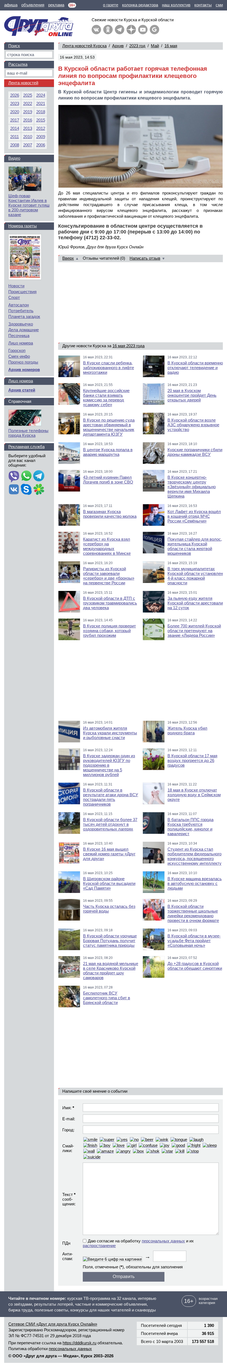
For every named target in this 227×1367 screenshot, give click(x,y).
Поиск (14, 45)
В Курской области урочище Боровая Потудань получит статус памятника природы (110, 941)
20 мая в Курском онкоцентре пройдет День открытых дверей (191, 395)
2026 (14, 95)
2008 (14, 145)
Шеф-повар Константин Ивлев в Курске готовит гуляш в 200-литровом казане (29, 205)
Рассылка (17, 64)
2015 (40, 120)
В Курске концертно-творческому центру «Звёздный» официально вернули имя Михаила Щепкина (191, 486)
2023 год (137, 45)
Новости (16, 285)
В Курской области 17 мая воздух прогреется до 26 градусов (192, 760)
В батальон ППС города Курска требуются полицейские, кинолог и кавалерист (190, 826)
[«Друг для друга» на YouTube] (143, 29)
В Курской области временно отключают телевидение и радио (195, 368)
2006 (40, 145)
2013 (27, 128)
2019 (27, 111)
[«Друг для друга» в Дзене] (131, 29)
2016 (27, 120)
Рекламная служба (26, 446)
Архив (118, 45)
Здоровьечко (20, 324)
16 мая (170, 45)
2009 (40, 136)
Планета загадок (24, 316)
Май (155, 45)
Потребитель (20, 310)
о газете (110, 4)
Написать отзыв (145, 258)
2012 (40, 128)
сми (219, 4)
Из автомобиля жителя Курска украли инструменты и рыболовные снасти (110, 733)
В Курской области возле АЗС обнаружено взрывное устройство (193, 425)
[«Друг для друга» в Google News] (154, 29)
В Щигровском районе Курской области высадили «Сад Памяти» (109, 883)
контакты (203, 4)
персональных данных (163, 1241)
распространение (99, 1245)
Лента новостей (23, 82)
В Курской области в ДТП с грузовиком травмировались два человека (110, 603)
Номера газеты (22, 226)
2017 (14, 120)
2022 (27, 103)
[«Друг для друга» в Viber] (13, 476)
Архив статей (21, 390)
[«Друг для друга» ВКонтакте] (96, 29)
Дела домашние (23, 329)
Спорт (14, 297)
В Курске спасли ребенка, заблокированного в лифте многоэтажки (108, 368)
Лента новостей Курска (84, 45)
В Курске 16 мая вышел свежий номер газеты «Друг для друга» (109, 854)
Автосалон (18, 305)
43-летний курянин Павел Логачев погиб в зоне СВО (108, 479)
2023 (14, 103)
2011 (14, 136)
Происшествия (22, 291)
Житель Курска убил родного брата (187, 730)
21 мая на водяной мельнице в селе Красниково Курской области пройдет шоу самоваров (110, 970)
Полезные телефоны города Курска (28, 433)
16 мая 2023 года (128, 345)
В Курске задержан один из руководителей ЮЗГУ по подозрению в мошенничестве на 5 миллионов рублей (109, 765)
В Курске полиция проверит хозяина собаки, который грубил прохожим (109, 631)
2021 (40, 103)
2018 (40, 111)
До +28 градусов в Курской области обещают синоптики (194, 966)
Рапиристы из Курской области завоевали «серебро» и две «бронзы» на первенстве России (108, 575)
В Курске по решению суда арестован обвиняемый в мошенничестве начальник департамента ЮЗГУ (109, 427)
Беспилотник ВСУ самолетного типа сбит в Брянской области (106, 998)
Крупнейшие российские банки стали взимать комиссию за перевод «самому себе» (106, 397)
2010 (27, 136)
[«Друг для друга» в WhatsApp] (26, 476)
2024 (40, 95)
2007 (27, 145)
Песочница (18, 335)
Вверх (68, 258)
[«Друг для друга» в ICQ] (38, 490)
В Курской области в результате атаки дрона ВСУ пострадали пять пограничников (110, 797)
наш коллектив (176, 4)
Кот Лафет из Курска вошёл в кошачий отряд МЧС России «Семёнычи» (194, 516)
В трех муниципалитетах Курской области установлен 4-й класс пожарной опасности (195, 575)
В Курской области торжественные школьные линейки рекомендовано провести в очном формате (193, 913)
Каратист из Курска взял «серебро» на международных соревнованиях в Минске (107, 546)
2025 (27, 95)
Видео (14, 158)
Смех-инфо (19, 356)
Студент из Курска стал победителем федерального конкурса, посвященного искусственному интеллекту (194, 856)
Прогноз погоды (23, 362)
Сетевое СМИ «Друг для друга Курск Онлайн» (52, 1324)
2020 (14, 111)
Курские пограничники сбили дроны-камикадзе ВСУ (194, 452)
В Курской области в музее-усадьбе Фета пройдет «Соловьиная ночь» (194, 941)
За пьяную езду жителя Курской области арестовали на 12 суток (195, 603)
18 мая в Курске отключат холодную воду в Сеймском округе (194, 795)
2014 (14, 128)
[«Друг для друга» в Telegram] (119, 29)
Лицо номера (20, 343)
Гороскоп (16, 350)
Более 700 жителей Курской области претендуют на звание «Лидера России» (194, 631)
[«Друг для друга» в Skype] (26, 490)
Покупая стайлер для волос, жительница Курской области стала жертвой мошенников (194, 546)
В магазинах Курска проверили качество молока (109, 514)
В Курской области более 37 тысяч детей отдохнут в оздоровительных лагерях (110, 824)
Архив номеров (24, 369)
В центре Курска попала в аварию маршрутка (108, 452)
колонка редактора (140, 4)
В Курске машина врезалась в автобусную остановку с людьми (194, 883)
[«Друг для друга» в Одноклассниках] (108, 29)
